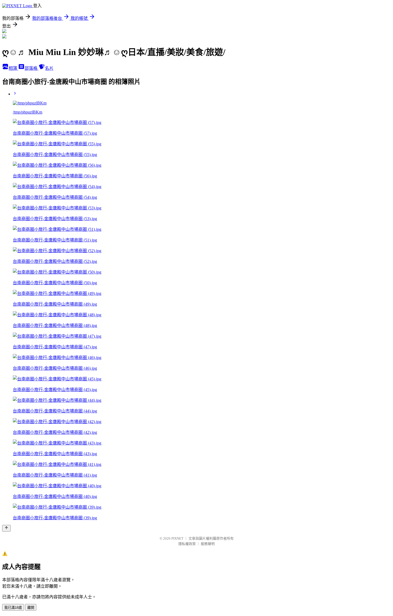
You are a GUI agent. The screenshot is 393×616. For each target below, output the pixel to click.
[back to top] (6, 528)
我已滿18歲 (13, 608)
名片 (49, 68)
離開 (30, 608)
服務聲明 (208, 544)
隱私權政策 (187, 544)
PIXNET (177, 538)
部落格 (31, 68)
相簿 (13, 68)
